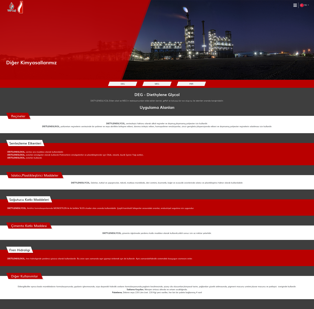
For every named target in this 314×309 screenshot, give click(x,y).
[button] (304, 5)
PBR (191, 83)
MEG (157, 83)
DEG (123, 83)
